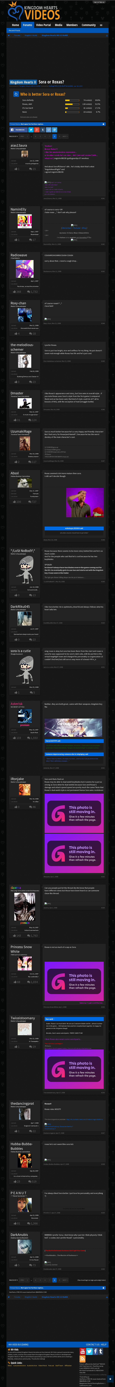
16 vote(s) (87, 112)
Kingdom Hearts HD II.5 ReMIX (29, 86)
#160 (103, 1269)
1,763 (34, 935)
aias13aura (19, 145)
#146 (103, 409)
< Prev (21, 136)
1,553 (34, 738)
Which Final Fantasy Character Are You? (59, 1126)
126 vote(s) (87, 104)
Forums (27, 25)
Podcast (51, 1365)
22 (34, 1131)
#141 (103, 198)
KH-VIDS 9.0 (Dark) (18, 1344)
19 (34, 1047)
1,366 (34, 1223)
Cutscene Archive (19, 1365)
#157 (103, 1133)
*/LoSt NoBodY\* (23, 550)
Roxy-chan (18, 303)
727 (34, 502)
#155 (103, 1007)
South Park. (34, 732)
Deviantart (66, 228)
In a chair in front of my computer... (26, 1176)
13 (34, 595)
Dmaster (17, 393)
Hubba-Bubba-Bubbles (22, 1146)
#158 (103, 1164)
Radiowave (19, 255)
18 (34, 333)
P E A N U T (18, 1193)
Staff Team (59, 1365)
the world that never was (29, 328)
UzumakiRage (21, 431)
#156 (103, 1093)
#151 (103, 667)
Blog (84, 228)
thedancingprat (22, 1103)
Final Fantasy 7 (50, 1129)
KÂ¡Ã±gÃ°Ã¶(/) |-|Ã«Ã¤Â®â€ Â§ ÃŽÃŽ (61, 86)
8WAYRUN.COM (41, 1292)
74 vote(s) (87, 100)
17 (34, 240)
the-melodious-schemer (22, 347)
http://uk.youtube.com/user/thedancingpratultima (84, 1119)
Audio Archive (32, 1365)
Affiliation (68, 1365)
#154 (103, 908)
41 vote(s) (87, 108)
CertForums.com (86, 1385)
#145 (103, 361)
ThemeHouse (84, 1377)
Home (15, 25)
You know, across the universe (27, 286)
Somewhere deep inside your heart (26, 634)
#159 (103, 1213)
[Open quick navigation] (107, 35)
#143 (103, 271)
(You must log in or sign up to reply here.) (92, 1280)
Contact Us (92, 1344)
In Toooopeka (33, 1041)
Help (103, 1344)
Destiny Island (33, 456)
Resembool (34, 234)
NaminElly (18, 209)
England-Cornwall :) (31, 1126)
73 (34, 1265)
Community (89, 25)
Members (72, 25)
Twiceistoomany (23, 1018)
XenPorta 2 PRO (14, 1292)
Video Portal (43, 25)
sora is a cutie (21, 651)
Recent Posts (14, 30)
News (10, 1365)
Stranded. (34, 1218)
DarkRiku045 (20, 606)
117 (34, 462)
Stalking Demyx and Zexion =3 (27, 376)
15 (34, 169)
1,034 (34, 982)
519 (34, 1181)
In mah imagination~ (30, 415)
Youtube (76, 228)
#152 (103, 768)
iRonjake (17, 779)
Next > (65, 136)
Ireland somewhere (31, 930)
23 (34, 382)
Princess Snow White (21, 949)
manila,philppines (31, 163)
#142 (103, 244)
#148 (103, 540)
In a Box (35, 801)
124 (34, 420)
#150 (103, 623)
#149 (103, 581)
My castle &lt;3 (33, 977)
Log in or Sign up (99, 2)
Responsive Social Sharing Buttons (92, 1383)
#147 (103, 461)
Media (58, 25)
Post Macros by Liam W (91, 1367)
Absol (15, 473)
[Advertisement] (57, 59)
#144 (103, 323)
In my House (34, 1260)
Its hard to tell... (32, 590)
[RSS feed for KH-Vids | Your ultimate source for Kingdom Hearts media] (82, 1359)
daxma (46, 908)
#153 (103, 877)
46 (34, 807)
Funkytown (34, 496)
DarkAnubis (19, 1234)
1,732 (34, 292)
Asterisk (46, 768)
